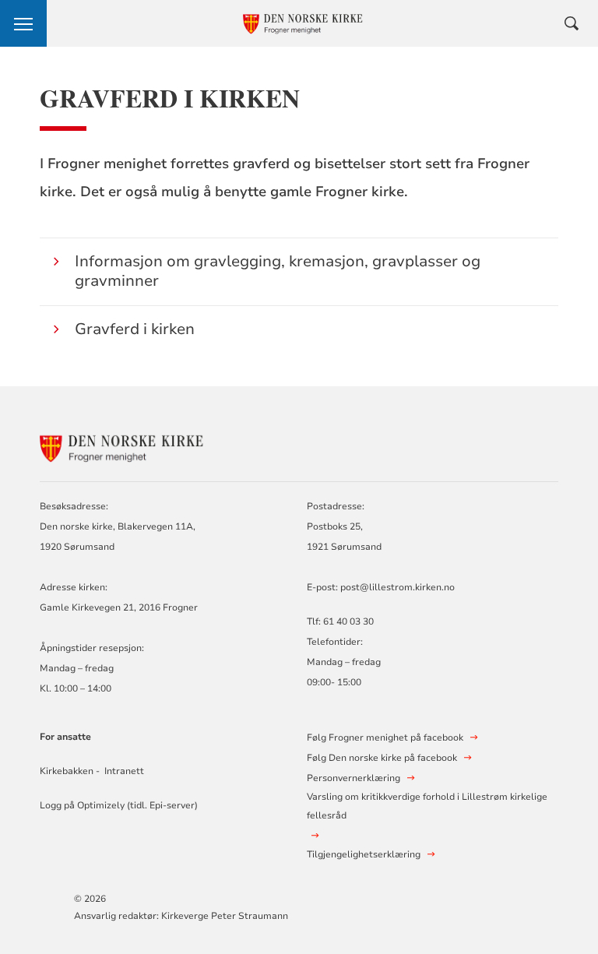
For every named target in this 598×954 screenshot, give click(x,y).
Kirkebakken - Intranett (92, 771)
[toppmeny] (23, 23)
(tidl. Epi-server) (161, 805)
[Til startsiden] (125, 445)
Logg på (58, 805)
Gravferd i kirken (135, 329)
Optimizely (101, 805)
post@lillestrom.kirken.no (397, 587)
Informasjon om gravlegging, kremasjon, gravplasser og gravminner (277, 271)
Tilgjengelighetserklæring (363, 854)
